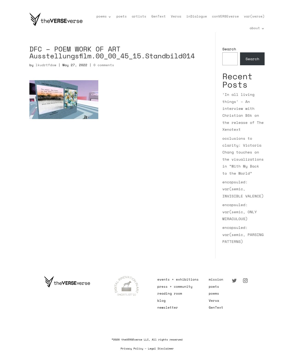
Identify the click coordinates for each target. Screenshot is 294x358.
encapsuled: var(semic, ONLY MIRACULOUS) (239, 212)
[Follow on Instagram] (245, 280)
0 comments (103, 65)
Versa (176, 16)
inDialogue (196, 16)
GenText (158, 16)
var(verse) (254, 16)
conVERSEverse (225, 16)
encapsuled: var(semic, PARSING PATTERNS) (243, 234)
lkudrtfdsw (46, 65)
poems (101, 16)
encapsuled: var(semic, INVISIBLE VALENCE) (243, 189)
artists (139, 16)
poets (121, 16)
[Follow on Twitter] (234, 280)
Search (229, 49)
